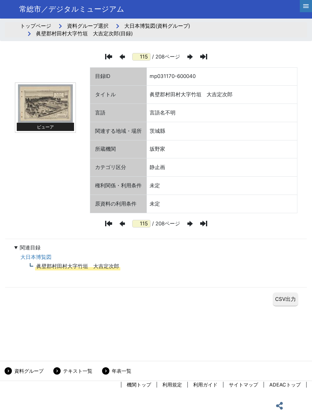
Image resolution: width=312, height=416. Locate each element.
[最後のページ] (203, 56)
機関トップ (139, 385)
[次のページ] (190, 57)
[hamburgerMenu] (306, 6)
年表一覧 (121, 371)
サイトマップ (243, 385)
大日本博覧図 (35, 257)
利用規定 (172, 385)
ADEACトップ (285, 385)
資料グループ (29, 371)
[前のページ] (122, 57)
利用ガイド (205, 385)
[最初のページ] (108, 56)
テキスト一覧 (77, 371)
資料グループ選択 (87, 26)
